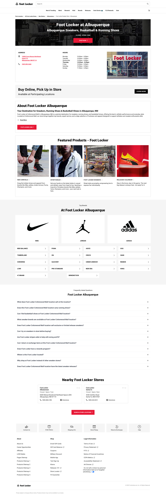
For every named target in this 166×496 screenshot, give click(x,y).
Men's (60, 10)
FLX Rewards (109, 10)
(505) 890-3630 (26, 64)
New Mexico (42, 16)
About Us (20, 444)
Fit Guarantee (54, 475)
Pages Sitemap (22, 457)
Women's (67, 10)
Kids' (73, 10)
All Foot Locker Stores (31, 16)
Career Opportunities (24, 447)
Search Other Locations (82, 412)
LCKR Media (21, 454)
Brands (80, 10)
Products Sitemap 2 (23, 464)
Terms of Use (88, 444)
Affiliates (20, 451)
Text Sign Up (54, 461)
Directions (65, 400)
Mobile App (54, 457)
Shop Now (82, 40)
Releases (88, 10)
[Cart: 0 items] (149, 10)
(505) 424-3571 (93, 400)
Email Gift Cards (55, 444)
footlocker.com (26, 127)
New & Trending (51, 10)
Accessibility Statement (92, 461)
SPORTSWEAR (55, 180)
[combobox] (93, 4)
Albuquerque (50, 16)
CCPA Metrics (88, 457)
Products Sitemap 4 (23, 471)
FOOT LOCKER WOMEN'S (92, 180)
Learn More (141, 91)
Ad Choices (88, 464)
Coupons (53, 451)
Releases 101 (55, 468)
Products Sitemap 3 (23, 468)
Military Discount (56, 454)
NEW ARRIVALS (22, 180)
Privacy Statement (90, 447)
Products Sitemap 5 (23, 475)
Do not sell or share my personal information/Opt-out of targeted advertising (94, 470)
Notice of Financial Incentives (94, 454)
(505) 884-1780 (47, 400)
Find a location (19, 16)
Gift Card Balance (56, 447)
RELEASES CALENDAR (124, 180)
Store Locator (55, 471)
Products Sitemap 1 (23, 461)
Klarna (52, 464)
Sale (117, 10)
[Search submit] (148, 4)
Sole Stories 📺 (98, 10)
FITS (85, 451)
